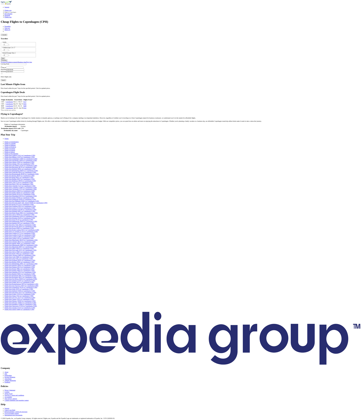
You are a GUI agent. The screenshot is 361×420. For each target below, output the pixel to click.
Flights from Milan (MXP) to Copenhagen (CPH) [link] (19, 248)
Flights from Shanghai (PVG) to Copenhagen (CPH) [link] (20, 272)
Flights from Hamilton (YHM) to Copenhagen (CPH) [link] (20, 304)
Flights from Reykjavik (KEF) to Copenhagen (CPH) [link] (20, 226)
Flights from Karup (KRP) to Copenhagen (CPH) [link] (19, 228)
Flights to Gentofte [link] (10, 143)
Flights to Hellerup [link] (10, 145)
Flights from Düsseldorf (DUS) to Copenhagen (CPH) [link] (21, 196)
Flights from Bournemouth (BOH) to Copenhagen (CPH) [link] (22, 174)
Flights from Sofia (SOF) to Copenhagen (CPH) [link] (19, 289)
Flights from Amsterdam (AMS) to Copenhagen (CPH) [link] (21, 159)
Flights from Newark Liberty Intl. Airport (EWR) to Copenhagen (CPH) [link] (26, 203)
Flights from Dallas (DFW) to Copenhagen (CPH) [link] (19, 192)
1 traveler (4, 35)
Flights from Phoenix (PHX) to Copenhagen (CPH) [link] (20, 265)
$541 (24, 108)
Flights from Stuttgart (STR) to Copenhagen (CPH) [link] (20, 291)
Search (3, 80)
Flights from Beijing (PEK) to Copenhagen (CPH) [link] (19, 262)
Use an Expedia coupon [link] (12, 413)
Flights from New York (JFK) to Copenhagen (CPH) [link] (20, 225)
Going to (3, 67)
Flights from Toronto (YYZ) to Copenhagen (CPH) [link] (20, 308)
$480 (24, 106)
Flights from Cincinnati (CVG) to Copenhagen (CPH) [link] (21, 189)
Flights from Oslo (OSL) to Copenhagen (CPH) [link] (19, 258)
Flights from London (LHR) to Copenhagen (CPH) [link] (20, 236)
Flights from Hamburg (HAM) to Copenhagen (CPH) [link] (20, 209)
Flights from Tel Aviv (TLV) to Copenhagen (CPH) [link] (20, 297)
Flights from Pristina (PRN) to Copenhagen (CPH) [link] (20, 270)
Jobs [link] (6, 374)
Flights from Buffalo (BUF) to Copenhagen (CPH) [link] (20, 179)
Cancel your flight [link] (10, 410)
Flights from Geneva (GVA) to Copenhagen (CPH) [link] (20, 208)
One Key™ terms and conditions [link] (14, 395)
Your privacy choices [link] (11, 398)
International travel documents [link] (13, 415)
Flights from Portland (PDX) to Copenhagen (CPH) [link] (20, 260)
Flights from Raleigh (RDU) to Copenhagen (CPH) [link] (20, 274)
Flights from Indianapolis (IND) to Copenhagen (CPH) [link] (21, 221)
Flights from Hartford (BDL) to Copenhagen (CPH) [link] (20, 169)
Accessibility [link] (8, 397)
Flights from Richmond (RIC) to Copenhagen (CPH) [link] (20, 275)
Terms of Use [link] (9, 393)
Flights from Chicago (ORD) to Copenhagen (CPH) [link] (20, 255)
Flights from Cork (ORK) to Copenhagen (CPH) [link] (19, 257)
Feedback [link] (7, 382)
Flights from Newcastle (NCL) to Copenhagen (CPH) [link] (20, 250)
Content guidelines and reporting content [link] (17, 400)
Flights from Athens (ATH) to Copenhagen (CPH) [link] (19, 162)
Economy (4, 60)
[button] (180, 134)
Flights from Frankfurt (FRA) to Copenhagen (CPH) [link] (20, 206)
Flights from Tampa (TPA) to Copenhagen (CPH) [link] (19, 299)
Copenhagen (9, 102)
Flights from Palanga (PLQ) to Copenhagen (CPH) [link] (20, 267)
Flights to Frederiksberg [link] (12, 142)
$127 (24, 102)
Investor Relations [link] (10, 377)
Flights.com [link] (8, 10)
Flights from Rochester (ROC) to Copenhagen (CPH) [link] (20, 277)
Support (7, 7)
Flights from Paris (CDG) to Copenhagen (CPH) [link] (19, 184)
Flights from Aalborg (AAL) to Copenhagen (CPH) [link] (20, 155)
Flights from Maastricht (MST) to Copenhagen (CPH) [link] (20, 247)
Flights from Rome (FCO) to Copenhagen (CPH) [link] (19, 204)
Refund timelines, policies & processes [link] (16, 412)
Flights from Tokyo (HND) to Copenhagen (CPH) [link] (19, 214)
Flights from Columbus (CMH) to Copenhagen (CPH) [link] (21, 187)
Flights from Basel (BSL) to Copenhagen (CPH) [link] (19, 177)
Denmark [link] (7, 15)
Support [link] (7, 408)
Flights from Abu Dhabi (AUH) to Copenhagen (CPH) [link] (21, 165)
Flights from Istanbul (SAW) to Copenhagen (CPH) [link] (20, 280)
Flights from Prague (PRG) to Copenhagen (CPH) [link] (19, 269)
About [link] (6, 372)
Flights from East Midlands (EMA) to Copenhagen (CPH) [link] (22, 201)
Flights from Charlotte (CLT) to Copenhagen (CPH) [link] (20, 186)
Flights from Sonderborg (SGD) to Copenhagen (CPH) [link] (21, 287)
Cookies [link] (7, 392)
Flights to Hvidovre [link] (10, 147)
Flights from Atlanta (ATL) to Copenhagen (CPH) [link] (19, 164)
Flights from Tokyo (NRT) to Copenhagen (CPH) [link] (19, 252)
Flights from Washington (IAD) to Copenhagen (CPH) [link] (21, 216)
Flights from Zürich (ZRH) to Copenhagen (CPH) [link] (19, 309)
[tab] (8, 26)
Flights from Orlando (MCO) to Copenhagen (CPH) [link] (20, 242)
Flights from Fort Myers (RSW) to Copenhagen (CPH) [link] (21, 279)
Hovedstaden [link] (8, 14)
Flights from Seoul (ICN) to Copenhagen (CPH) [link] (19, 220)
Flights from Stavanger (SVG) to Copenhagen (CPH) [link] (20, 292)
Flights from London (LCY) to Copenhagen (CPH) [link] (20, 233)
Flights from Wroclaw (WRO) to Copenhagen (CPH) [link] (20, 302)
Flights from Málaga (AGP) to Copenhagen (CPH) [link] (20, 157)
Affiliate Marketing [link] (10, 380)
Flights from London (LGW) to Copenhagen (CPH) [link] (20, 235)
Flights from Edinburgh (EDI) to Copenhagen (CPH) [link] (20, 199)
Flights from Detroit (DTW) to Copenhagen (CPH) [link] (20, 194)
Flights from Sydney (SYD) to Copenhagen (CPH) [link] (20, 294)
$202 (24, 104)
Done (3, 58)
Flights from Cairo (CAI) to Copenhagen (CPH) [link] (19, 182)
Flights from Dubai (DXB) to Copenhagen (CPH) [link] (19, 198)
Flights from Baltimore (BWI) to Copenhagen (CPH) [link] (20, 181)
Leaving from (5, 64)
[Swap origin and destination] (1, 66)
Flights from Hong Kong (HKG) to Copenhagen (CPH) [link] (21, 213)
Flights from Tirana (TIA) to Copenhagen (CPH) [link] (19, 296)
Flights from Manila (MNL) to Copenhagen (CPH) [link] (20, 243)
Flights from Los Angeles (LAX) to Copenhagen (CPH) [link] (21, 231)
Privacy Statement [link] (10, 390)
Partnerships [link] (8, 375)
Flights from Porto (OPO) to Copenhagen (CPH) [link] (19, 253)
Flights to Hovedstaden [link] (11, 154)
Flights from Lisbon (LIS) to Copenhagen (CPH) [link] (19, 238)
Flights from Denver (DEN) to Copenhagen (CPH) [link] (20, 191)
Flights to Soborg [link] (10, 152)
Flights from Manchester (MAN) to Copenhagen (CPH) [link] (21, 240)
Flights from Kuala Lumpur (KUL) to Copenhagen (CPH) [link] (22, 230)
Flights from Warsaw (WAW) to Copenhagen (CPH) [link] (20, 301)
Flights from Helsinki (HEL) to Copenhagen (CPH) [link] (20, 211)
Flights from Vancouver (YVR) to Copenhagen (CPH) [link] (21, 306)
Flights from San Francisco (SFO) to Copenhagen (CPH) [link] (21, 286)
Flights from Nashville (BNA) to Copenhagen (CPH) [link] (20, 172)
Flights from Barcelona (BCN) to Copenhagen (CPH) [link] (20, 167)
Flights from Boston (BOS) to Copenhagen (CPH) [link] (19, 176)
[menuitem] (3, 62)
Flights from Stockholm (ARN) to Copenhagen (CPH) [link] (21, 160)
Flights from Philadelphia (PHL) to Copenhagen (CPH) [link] (21, 264)
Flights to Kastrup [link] (10, 148)
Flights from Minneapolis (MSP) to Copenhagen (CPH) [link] (21, 245)
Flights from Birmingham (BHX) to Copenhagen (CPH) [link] (21, 170)
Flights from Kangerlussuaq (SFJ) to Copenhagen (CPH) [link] (21, 284)
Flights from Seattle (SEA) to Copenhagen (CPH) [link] (19, 282)
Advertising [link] (8, 379)
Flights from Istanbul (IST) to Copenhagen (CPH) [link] (19, 223)
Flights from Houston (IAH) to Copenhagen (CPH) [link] (20, 218)
